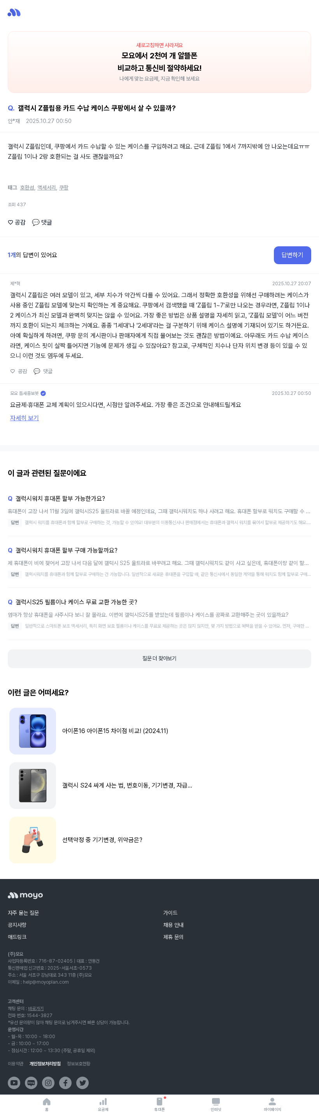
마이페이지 (272, 1109)
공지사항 (17, 925)
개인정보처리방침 (45, 1064)
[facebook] (65, 1083)
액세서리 (46, 187)
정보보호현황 (78, 1064)
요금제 (103, 1109)
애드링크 (17, 937)
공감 (17, 222)
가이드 (170, 913)
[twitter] (82, 1083)
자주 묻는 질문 (23, 913)
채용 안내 (173, 925)
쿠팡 (63, 187)
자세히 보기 (24, 418)
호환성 (27, 187)
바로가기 (36, 1008)
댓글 (42, 222)
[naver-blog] (31, 1083)
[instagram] (48, 1083)
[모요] (25, 895)
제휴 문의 (173, 937)
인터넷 (216, 1109)
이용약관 (15, 1064)
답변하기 (292, 255)
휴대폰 (159, 1109)
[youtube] (14, 1083)
